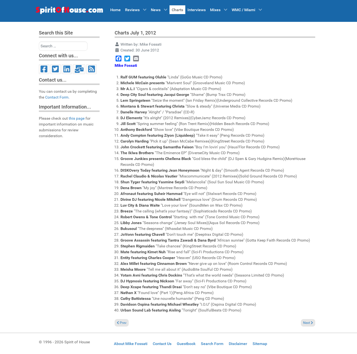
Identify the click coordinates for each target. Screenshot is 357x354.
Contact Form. (57, 97)
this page (77, 118)
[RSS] (91, 69)
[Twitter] (55, 69)
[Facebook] (44, 69)
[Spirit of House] (69, 11)
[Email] (79, 69)
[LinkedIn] (67, 69)
